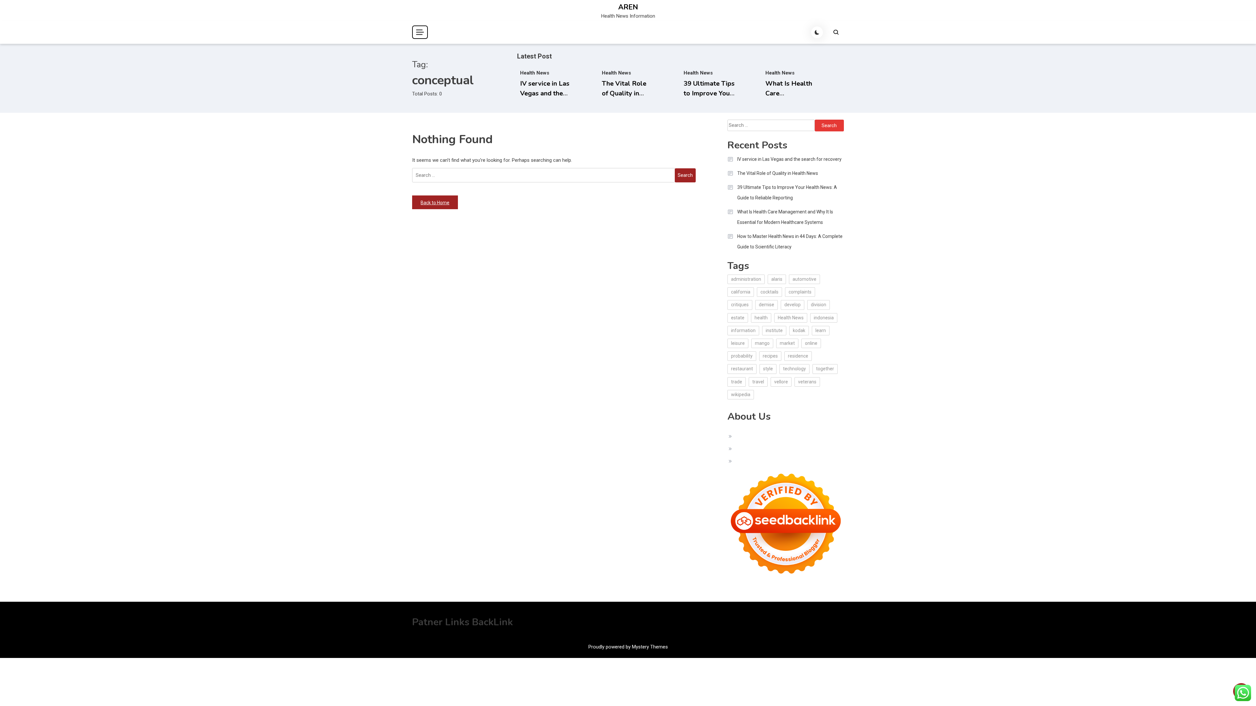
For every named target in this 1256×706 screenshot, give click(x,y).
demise (766, 304)
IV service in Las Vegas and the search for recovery (789, 159)
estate (737, 317)
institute (774, 330)
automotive (804, 279)
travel (758, 381)
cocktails (769, 291)
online (811, 343)
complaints (800, 291)
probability (742, 356)
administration (746, 279)
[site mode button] (817, 32)
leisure (738, 343)
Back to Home (435, 202)
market (787, 343)
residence (798, 356)
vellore (781, 381)
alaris (776, 279)
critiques (740, 304)
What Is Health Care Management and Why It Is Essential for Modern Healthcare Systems (785, 217)
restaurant (742, 368)
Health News (534, 73)
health (761, 317)
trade (736, 381)
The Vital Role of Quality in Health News (624, 93)
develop (792, 304)
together (825, 368)
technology (794, 368)
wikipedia (740, 394)
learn (820, 330)
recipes (770, 356)
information (743, 330)
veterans (807, 381)
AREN (628, 7)
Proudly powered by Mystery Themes (628, 647)
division (818, 304)
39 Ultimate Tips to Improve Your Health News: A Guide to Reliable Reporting (787, 192)
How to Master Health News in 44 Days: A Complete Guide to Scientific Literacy (790, 241)
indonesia (824, 317)
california (740, 291)
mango (762, 343)
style (768, 368)
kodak (799, 330)
